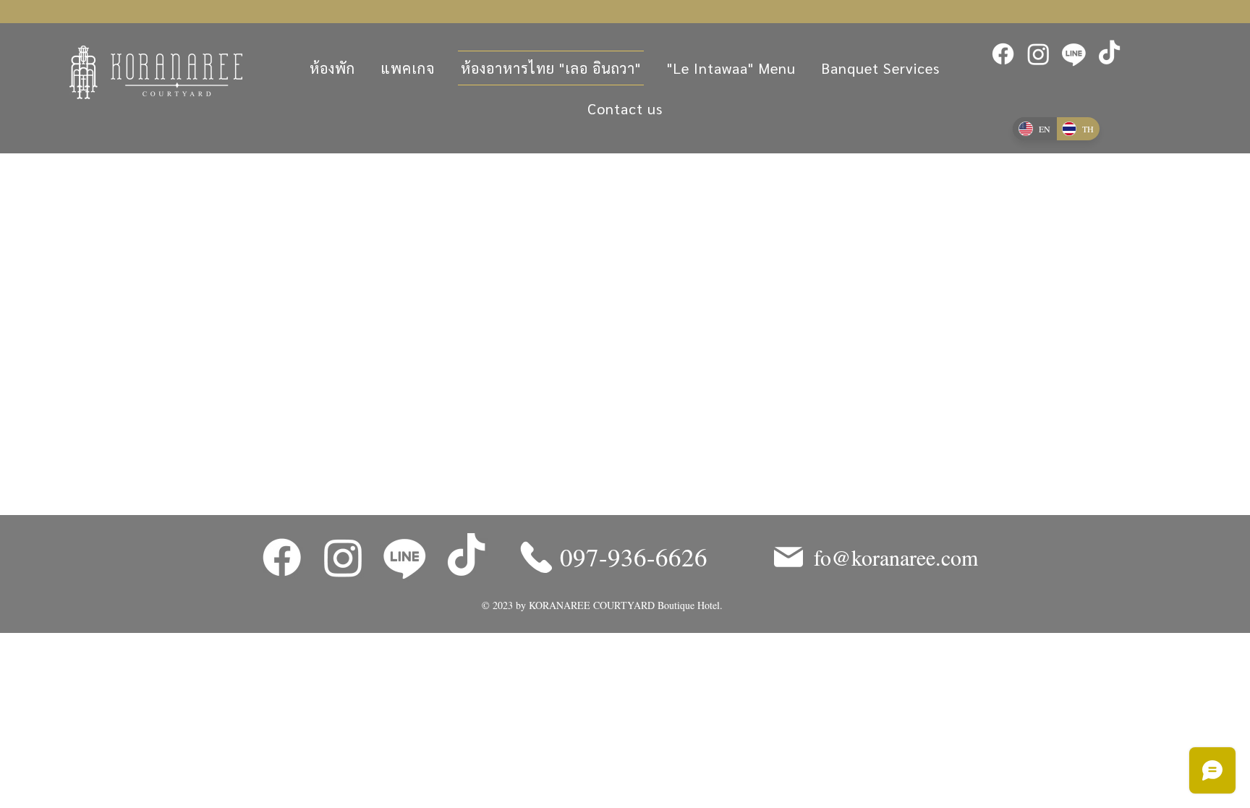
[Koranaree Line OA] (1074, 54)
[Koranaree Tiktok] (1109, 54)
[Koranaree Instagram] (1038, 54)
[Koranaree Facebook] (1003, 54)
